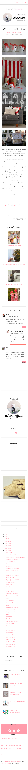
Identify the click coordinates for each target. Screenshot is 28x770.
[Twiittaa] (5, 205)
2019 (6, 534)
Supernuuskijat (10, 609)
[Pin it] (18, 205)
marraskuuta (10, 555)
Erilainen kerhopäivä (12, 596)
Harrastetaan (10, 591)
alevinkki (12, 745)
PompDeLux (15, 742)
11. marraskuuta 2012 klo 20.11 (16, 333)
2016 (6, 541)
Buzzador (15, 738)
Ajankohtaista (5, 738)
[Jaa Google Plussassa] (14, 205)
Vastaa (23, 327)
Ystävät (8, 614)
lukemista (4, 748)
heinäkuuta (9, 637)
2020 (6, 532)
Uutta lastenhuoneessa (13, 575)
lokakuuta (9, 630)
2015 (6, 543)
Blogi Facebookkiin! (11, 612)
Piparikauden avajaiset (12, 587)
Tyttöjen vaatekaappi (12, 570)
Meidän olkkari (10, 628)
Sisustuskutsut (10, 577)
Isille (7, 598)
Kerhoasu (9, 616)
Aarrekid (8, 619)
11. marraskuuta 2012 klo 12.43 (13, 316)
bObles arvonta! (15, 674)
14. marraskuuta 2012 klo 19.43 (13, 349)
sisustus (18, 32)
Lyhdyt (8, 605)
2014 (6, 545)
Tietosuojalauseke (6, 755)
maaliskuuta (10, 646)
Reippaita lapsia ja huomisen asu (15, 557)
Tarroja (8, 625)
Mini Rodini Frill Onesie (12, 568)
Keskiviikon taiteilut (12, 607)
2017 (6, 539)
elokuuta (9, 635)
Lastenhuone (10, 623)
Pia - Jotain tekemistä (16, 331)
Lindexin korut (10, 589)
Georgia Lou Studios (5, 763)
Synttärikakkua (10, 582)
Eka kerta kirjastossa (12, 621)
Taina (7, 314)
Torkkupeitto (10, 584)
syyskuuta (9, 632)
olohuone (10, 32)
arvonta (19, 745)
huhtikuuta (9, 644)
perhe (3, 752)
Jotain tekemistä (8, 761)
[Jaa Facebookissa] (10, 205)
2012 (6, 550)
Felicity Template (16, 761)
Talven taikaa (10, 573)
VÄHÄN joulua (10, 600)
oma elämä (12, 748)
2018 (6, 536)
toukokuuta (9, 642)
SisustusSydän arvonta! (17, 701)
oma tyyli (20, 748)
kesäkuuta (9, 639)
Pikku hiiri (9, 348)
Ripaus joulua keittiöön (13, 580)
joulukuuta (9, 552)
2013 (6, 548)
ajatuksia (4, 745)
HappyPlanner (5, 742)
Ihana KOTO (9, 603)
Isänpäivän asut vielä (12, 593)
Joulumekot (9, 566)
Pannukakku (9, 564)
